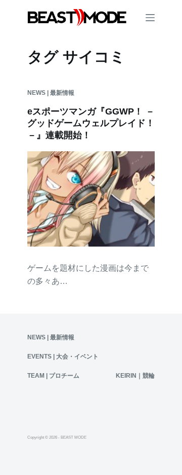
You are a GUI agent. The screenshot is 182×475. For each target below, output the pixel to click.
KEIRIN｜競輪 (135, 375)
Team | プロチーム (53, 375)
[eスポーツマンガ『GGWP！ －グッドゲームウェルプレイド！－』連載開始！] (91, 199)
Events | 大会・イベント (63, 356)
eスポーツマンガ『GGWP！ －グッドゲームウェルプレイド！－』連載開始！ (91, 123)
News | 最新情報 (50, 92)
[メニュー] (150, 17)
